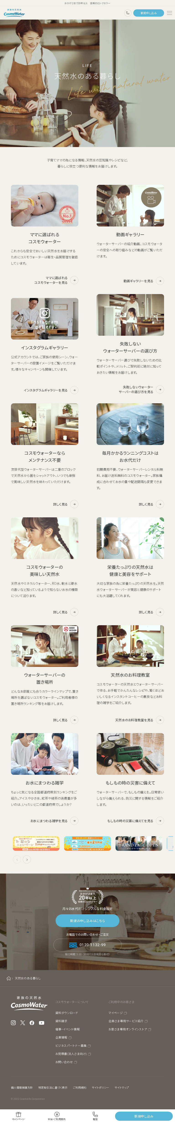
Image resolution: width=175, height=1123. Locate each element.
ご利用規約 (79, 1087)
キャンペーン (18, 1119)
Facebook (32, 1023)
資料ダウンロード (66, 1013)
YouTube (41, 1023)
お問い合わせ (64, 1062)
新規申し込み (149, 13)
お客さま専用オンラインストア (127, 1029)
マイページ (115, 1013)
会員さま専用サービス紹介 (126, 1021)
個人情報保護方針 (22, 1087)
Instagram (13, 1023)
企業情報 (61, 1037)
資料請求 (61, 1021)
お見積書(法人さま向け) (71, 1054)
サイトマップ (122, 1087)
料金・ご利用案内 (56, 1119)
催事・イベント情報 (67, 1029)
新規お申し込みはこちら (87, 920)
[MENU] (169, 13)
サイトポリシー (100, 1087)
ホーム (9, 978)
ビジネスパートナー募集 (71, 1045)
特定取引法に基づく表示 (52, 1087)
